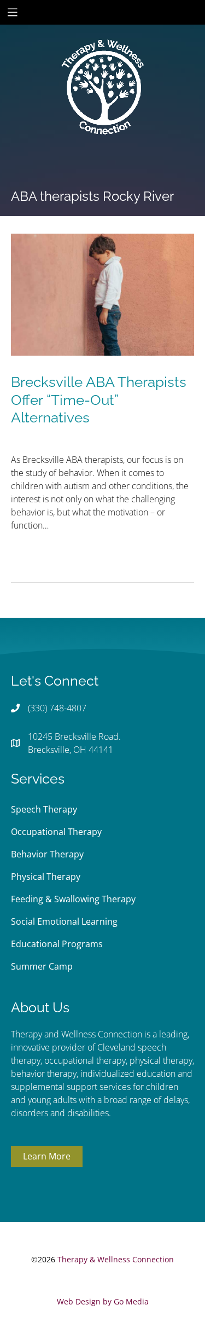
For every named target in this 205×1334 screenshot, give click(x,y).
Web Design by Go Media (103, 1301)
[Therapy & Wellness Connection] (103, 49)
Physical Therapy (45, 877)
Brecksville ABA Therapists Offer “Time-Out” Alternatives (98, 400)
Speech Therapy (44, 809)
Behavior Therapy (47, 854)
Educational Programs (57, 944)
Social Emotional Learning (64, 921)
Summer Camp (42, 966)
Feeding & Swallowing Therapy (73, 899)
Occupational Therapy (56, 832)
